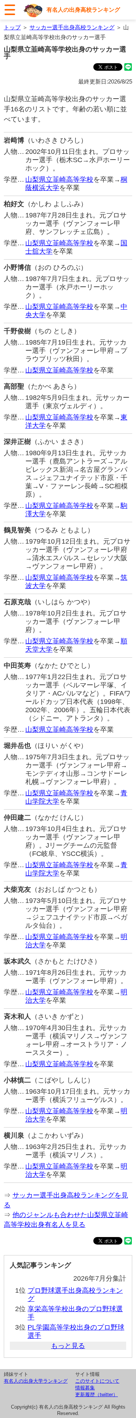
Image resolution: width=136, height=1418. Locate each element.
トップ (12, 27)
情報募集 (85, 1388)
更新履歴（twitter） (96, 1394)
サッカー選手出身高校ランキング (71, 27)
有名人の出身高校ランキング (83, 9)
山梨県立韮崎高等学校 (59, 179)
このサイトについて (97, 1381)
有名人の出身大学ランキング (36, 1381)
